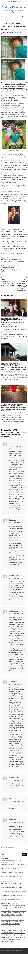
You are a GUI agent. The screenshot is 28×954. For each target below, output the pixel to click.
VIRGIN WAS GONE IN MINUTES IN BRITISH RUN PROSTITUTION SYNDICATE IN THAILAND (11, 869)
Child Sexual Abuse (21, 910)
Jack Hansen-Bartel (12, 266)
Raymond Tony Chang (18, 319)
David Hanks (15, 912)
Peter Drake (17, 935)
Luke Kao (11, 443)
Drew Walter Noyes (6, 914)
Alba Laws (11, 905)
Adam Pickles (4, 363)
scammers (4, 939)
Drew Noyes (22, 912)
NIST (7, 270)
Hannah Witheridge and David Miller (10, 921)
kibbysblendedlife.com (6, 895)
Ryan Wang (12, 270)
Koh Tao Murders (16, 926)
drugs (13, 914)
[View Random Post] (22, 16)
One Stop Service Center (19, 932)
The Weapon (12, 520)
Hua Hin (21, 921)
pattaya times (10, 935)
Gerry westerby (13, 681)
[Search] (25, 16)
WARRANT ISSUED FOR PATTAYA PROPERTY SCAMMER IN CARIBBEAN (11, 888)
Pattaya (3, 935)
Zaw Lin (13, 941)
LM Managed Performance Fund (16, 928)
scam (24, 937)
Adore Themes (19, 952)
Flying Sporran (5, 917)
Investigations (16, 923)
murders (9, 930)
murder (3, 930)
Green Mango (4, 318)
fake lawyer (19, 914)
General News (17, 917)
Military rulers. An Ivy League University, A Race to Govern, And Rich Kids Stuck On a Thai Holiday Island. (13, 409)
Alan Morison (5, 905)
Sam (10, 798)
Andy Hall (4, 907)
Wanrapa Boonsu (20, 939)
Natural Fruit (15, 930)
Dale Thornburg (13, 611)
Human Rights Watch (6, 923)
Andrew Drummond (14, 7)
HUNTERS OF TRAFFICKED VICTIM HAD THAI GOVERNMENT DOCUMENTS (11, 861)
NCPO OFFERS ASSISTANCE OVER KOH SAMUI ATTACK (12, 323)
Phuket (23, 935)
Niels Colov (22, 930)
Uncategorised (9, 267)
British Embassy (5, 910)
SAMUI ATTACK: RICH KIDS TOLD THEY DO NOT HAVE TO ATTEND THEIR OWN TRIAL (13, 368)
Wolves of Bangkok (6, 941)
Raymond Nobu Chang (6, 319)
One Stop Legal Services (7, 932)
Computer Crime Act (6, 912)
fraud (11, 917)
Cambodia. (13, 910)
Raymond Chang (5, 364)
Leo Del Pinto (5, 928)
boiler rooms (11, 907)
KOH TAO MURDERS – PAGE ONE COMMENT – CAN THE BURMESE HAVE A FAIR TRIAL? (14, 896)
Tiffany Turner (5, 365)
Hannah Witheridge (6, 919)
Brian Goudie (18, 907)
